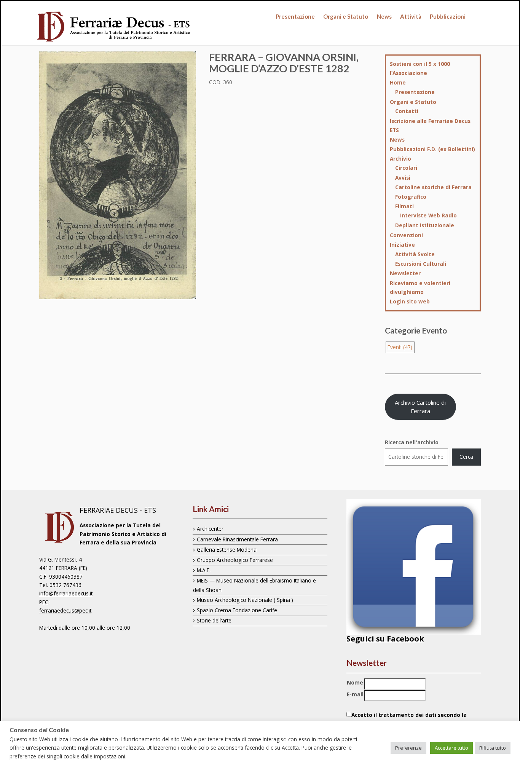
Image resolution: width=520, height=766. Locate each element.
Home (398, 82)
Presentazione (295, 16)
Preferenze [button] (408, 747)
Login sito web (410, 301)
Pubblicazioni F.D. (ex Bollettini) (432, 149)
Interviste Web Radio (428, 215)
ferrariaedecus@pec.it (65, 610)
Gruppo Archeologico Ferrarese (235, 559)
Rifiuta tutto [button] (492, 747)
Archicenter (210, 528)
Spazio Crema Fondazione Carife (237, 610)
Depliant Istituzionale (424, 225)
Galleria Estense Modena (227, 549)
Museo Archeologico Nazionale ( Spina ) (245, 599)
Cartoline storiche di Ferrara (433, 187)
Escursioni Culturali (420, 263)
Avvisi (402, 177)
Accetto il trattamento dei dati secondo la (406, 719)
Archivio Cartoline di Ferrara (420, 407)
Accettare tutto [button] (451, 747)
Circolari (406, 167)
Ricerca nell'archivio (412, 442)
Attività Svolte (415, 254)
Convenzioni (406, 235)
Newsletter (405, 273)
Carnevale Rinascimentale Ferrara (237, 539)
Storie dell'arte (214, 620)
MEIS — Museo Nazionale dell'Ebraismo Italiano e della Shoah (254, 585)
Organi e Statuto (345, 16)
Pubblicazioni (448, 16)
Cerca (466, 456)
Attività (410, 16)
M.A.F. (204, 570)
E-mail (355, 694)
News (384, 16)
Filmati (404, 206)
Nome (355, 682)
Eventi (400, 347)
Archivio (400, 158)
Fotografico (410, 196)
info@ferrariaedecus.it (66, 593)
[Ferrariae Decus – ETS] (114, 27)
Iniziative (402, 244)
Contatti (406, 111)
